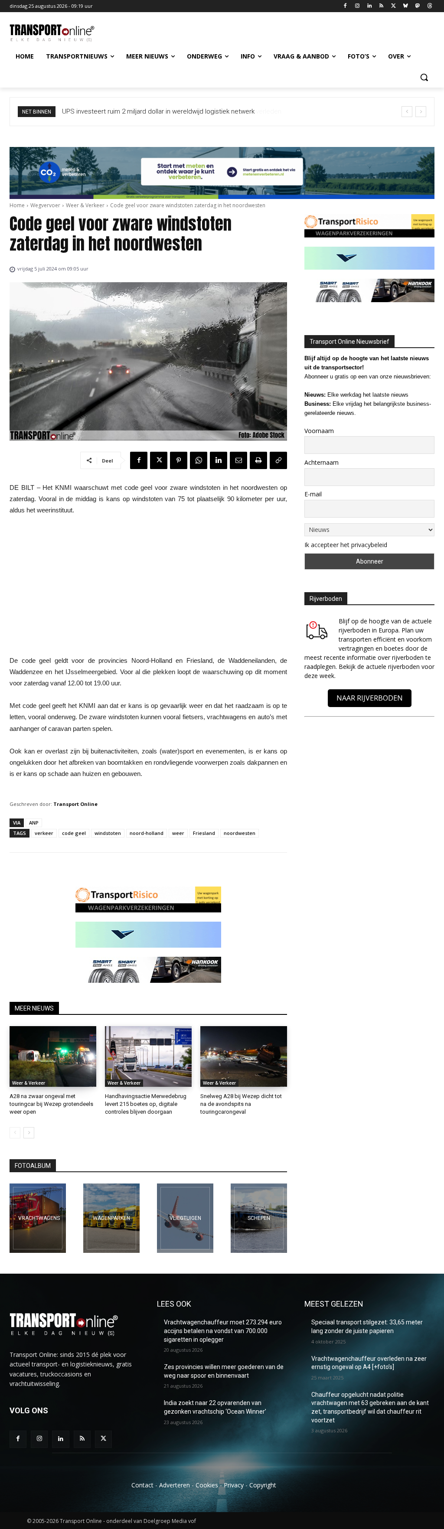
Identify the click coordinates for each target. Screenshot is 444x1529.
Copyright (262, 1485)
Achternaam (321, 462)
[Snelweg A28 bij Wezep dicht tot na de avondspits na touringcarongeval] (243, 1056)
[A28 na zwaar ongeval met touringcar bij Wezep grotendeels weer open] (53, 1056)
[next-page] (28, 1132)
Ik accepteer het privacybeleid (345, 545)
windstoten (108, 833)
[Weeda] (38, 1218)
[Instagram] (357, 6)
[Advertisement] (148, 588)
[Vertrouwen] (259, 1218)
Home (17, 205)
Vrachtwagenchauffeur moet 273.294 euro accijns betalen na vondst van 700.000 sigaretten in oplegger (223, 1331)
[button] (424, 77)
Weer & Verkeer (85, 205)
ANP (34, 822)
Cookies (207, 1485)
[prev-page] (15, 1132)
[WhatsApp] (198, 460)
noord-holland (146, 833)
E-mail (313, 494)
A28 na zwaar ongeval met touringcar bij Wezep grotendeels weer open (51, 1104)
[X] (393, 6)
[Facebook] (345, 6)
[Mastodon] (417, 6)
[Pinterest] (178, 460)
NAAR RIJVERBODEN (369, 698)
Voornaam (319, 431)
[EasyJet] (185, 1218)
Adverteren (174, 1485)
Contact (142, 1485)
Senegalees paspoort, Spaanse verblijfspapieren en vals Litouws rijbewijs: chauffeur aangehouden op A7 (224, 111)
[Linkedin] (369, 6)
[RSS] (381, 6)
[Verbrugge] (111, 1218)
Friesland (204, 833)
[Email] (238, 460)
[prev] (407, 111)
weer (178, 833)
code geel (74, 833)
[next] (420, 111)
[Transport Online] (60, 33)
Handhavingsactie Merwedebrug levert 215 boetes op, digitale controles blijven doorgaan (145, 1104)
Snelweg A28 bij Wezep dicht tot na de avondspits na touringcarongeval (241, 1104)
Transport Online (75, 804)
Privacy (234, 1485)
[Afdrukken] (258, 460)
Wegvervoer (45, 205)
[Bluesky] (406, 6)
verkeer (44, 833)
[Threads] (429, 6)
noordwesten (239, 833)
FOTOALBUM (33, 1165)
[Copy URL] (278, 460)
